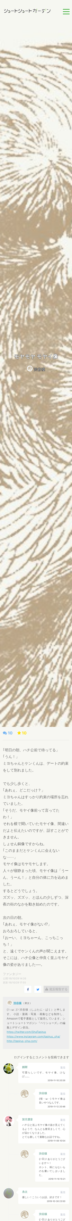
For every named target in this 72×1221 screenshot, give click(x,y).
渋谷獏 (39, 369)
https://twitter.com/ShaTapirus (26, 1031)
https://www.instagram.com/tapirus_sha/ (33, 1036)
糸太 (24, 1191)
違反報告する (58, 989)
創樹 (24, 1067)
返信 (62, 1067)
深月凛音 (27, 1119)
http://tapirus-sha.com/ (22, 1041)
